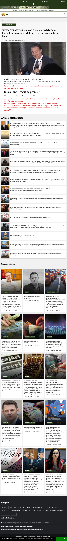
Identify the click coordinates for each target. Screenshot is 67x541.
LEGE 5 (63, 1)
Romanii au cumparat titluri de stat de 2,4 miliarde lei (33, 428)
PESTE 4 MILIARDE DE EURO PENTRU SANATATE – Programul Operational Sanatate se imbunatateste (35, 254)
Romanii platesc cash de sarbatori (31, 342)
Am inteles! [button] (61, 539)
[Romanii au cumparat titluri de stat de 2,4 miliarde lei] (33, 412)
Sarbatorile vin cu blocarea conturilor (32, 297)
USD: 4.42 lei (5, 1)
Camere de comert (38, 507)
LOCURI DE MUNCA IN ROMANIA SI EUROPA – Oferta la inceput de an (30, 217)
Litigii (21, 507)
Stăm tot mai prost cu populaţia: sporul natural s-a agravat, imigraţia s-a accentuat (25, 522)
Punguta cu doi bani (56, 510)
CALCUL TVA (45, 1)
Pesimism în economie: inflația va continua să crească (17, 526)
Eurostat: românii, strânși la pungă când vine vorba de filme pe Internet (22, 529)
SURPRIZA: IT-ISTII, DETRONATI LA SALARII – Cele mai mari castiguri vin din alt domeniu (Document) (36, 199)
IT (46, 510)
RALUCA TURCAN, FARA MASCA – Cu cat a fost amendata (26, 236)
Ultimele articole (8, 264)
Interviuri (5, 514)
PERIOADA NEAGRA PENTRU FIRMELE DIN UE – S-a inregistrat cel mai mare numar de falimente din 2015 (35, 208)
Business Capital (38, 510)
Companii (5, 510)
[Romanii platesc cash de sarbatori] (33, 326)
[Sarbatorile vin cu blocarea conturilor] (33, 281)
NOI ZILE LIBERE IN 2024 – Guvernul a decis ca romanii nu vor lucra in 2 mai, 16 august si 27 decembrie (11, 477)
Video (13, 514)
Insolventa (26, 510)
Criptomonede (15, 510)
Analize (4, 507)
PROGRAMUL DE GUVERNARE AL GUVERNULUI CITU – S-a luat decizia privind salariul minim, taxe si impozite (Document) (37, 180)
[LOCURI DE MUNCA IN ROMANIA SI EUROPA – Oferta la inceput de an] (5, 217)
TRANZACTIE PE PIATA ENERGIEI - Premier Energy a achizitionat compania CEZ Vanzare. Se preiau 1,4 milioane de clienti (55, 344)
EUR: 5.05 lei (25, 1)
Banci (28, 507)
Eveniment (13, 507)
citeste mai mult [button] (48, 539)
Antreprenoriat (52, 507)
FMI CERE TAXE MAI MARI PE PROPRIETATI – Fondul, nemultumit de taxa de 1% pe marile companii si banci (36, 143)
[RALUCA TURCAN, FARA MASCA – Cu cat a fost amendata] (5, 236)
